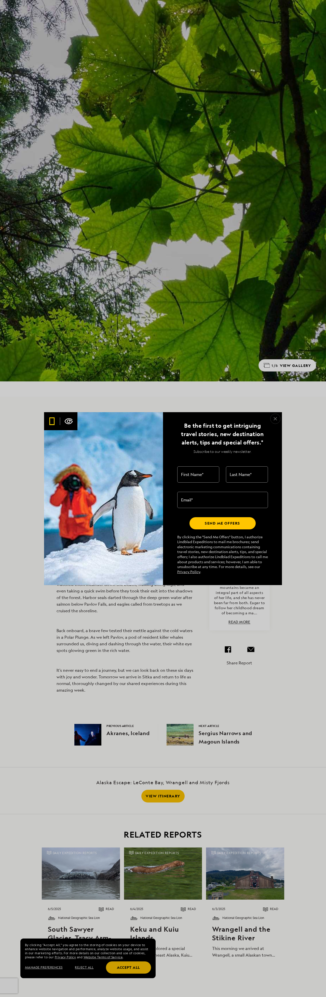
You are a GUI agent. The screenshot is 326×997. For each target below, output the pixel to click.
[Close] (275, 419)
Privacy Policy (188, 571)
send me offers (222, 523)
